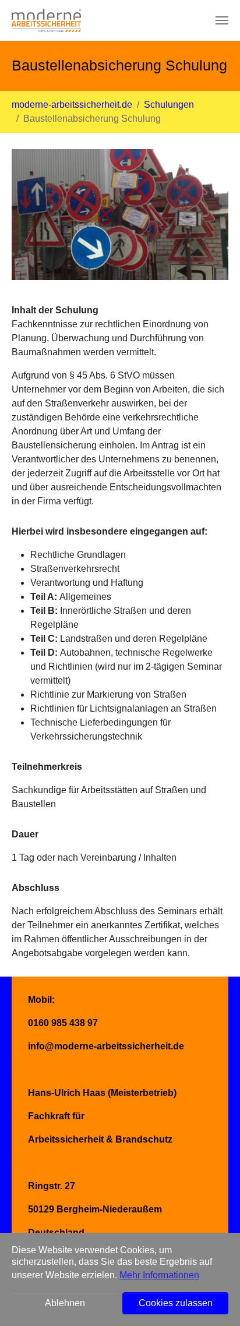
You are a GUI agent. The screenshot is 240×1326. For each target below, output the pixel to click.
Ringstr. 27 (51, 1186)
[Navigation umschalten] (222, 20)
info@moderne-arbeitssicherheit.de (106, 1046)
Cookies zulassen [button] (176, 1303)
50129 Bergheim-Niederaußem (95, 1209)
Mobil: (41, 1000)
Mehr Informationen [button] (159, 1275)
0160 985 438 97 (63, 1023)
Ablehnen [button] (65, 1303)
